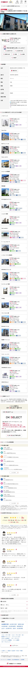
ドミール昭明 (16, 640)
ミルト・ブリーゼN (5, 634)
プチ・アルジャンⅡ (5, 641)
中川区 (17, 650)
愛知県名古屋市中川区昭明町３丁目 (17, 68)
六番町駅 (14, 57)
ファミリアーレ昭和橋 (6, 640)
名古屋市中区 (9, 628)
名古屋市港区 (5, 626)
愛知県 (3, 621)
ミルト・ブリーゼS (16, 634)
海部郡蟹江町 (20, 626)
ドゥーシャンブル (16, 636)
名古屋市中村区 (20, 50)
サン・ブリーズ (15, 638)
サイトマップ (3, 659)
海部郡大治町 (7, 54)
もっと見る (14, 594)
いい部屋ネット (4, 650)
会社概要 (22, 659)
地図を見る (15, 70)
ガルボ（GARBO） (5, 638)
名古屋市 (13, 650)
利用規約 (9, 659)
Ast (22, 634)
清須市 (14, 628)
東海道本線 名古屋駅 (15, 102)
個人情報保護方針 (15, 659)
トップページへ (14, 645)
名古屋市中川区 (9, 50)
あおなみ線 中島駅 (14, 100)
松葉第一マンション (5, 636)
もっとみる (14, 472)
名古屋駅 (23, 54)
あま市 (3, 628)
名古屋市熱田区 (12, 626)
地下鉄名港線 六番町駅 (15, 105)
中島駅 (15, 54)
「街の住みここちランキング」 (15, 525)
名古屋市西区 (20, 628)
